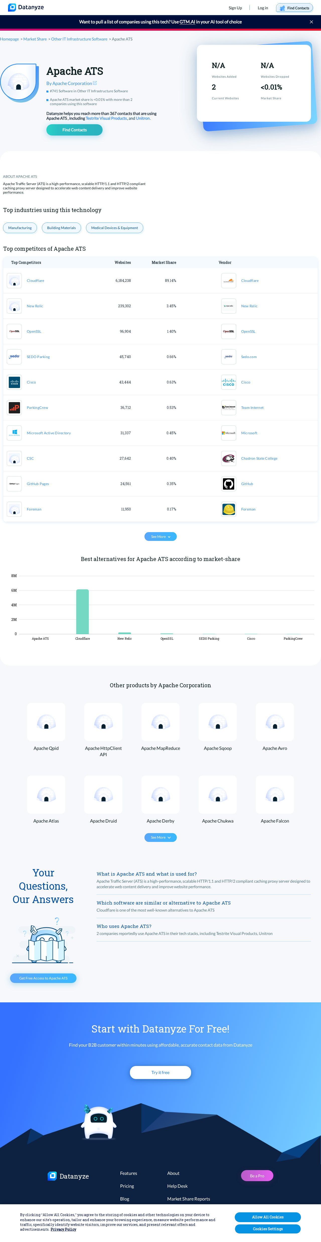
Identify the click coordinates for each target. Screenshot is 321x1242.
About (173, 1173)
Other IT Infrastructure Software (79, 38)
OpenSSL (34, 331)
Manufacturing (20, 228)
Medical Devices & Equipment (114, 228)
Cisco (31, 382)
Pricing (127, 1186)
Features (128, 1173)
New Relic (35, 306)
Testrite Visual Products (107, 118)
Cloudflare (35, 280)
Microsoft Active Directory (49, 433)
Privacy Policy (63, 1229)
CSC (30, 458)
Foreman (34, 509)
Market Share (35, 38)
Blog (124, 1199)
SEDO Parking (38, 357)
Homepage (9, 38)
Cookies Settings (268, 1228)
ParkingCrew (37, 407)
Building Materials (61, 228)
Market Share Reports (188, 1199)
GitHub (247, 484)
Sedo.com (249, 357)
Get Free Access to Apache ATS (43, 978)
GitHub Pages (38, 484)
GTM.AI (187, 21)
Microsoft (249, 433)
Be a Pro (257, 1175)
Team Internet (252, 407)
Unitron (143, 118)
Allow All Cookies (268, 1217)
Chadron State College (259, 458)
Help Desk (177, 1186)
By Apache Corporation (69, 83)
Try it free (160, 1072)
